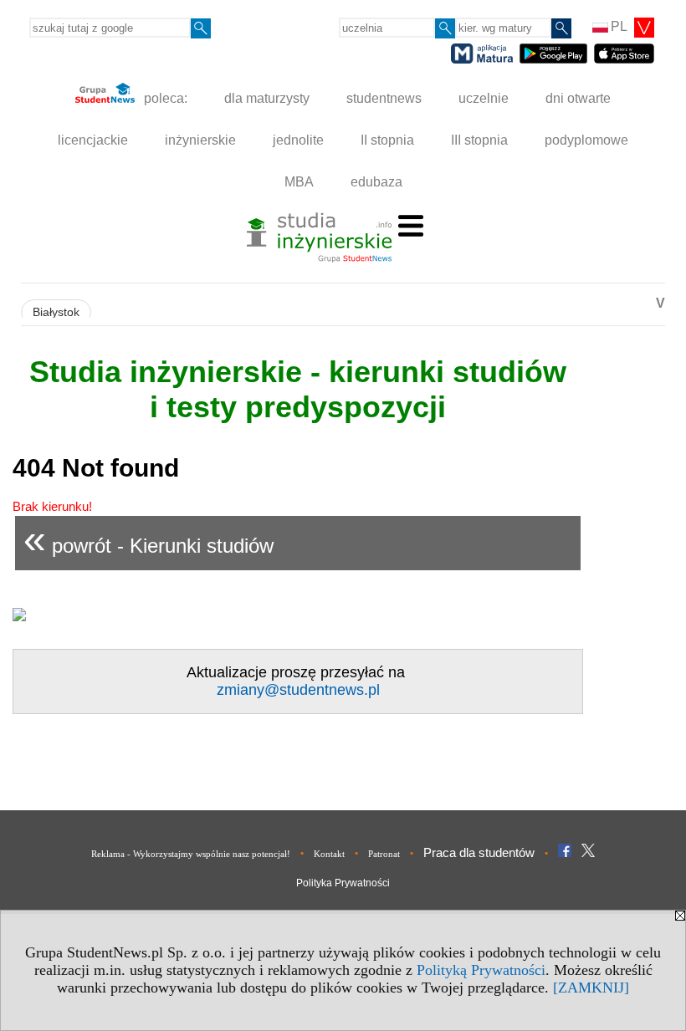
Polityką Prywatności (481, 970)
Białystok (56, 312)
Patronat (384, 854)
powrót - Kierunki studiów (148, 539)
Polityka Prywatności (343, 883)
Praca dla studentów (479, 852)
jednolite (298, 140)
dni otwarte (578, 98)
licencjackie (93, 140)
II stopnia (387, 140)
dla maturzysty (267, 98)
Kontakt (329, 854)
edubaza (376, 182)
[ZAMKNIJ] (591, 987)
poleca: (164, 98)
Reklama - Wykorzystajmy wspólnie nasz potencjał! (190, 854)
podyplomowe (586, 140)
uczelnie (483, 98)
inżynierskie (200, 140)
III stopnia (479, 140)
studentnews (384, 98)
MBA (299, 182)
